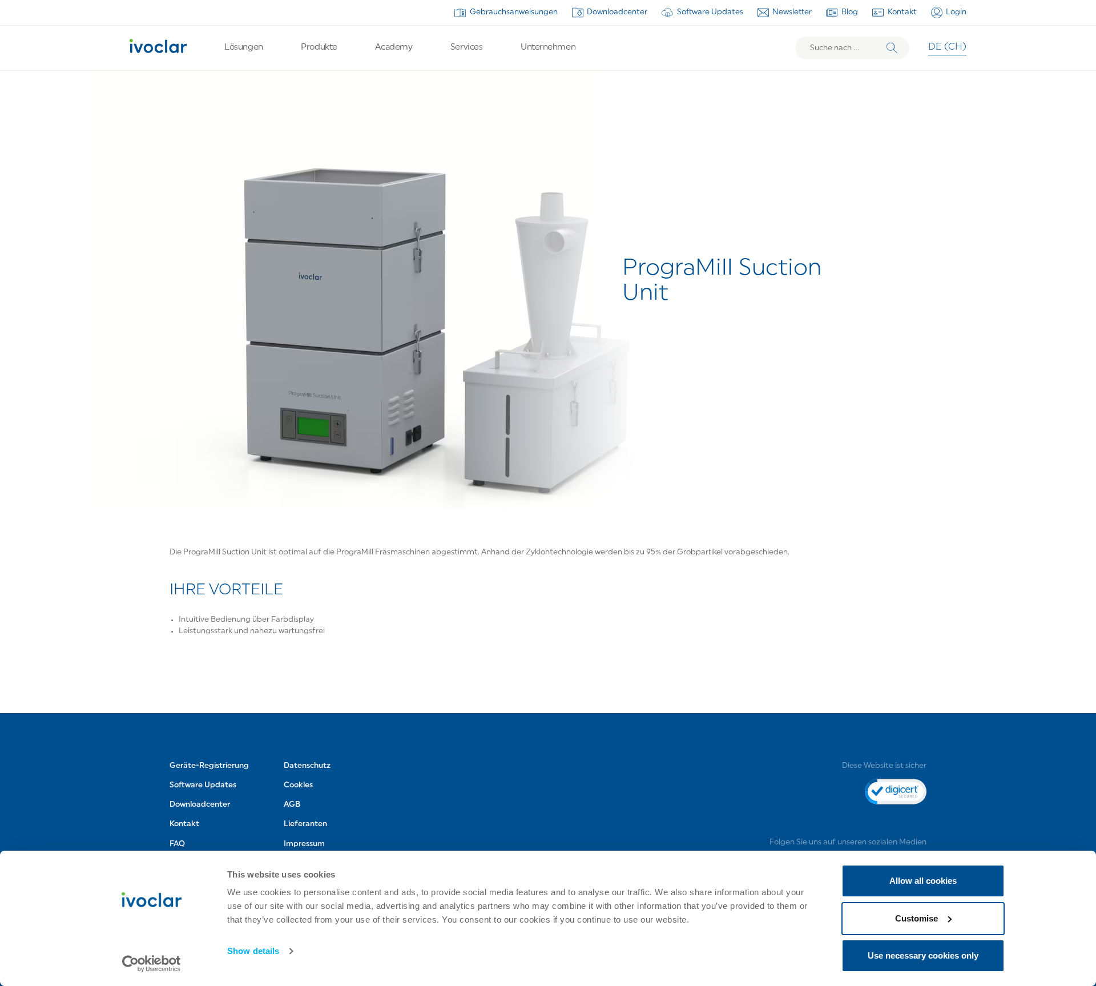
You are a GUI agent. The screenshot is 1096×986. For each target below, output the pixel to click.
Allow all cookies (923, 881)
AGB (292, 805)
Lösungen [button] (243, 47)
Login (956, 12)
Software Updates (710, 12)
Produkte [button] (319, 47)
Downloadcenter (617, 12)
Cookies (298, 786)
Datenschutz (307, 766)
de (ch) (947, 47)
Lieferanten (305, 824)
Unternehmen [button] (548, 47)
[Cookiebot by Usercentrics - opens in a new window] (152, 963)
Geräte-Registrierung (209, 766)
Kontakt (902, 12)
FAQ (177, 844)
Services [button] (466, 47)
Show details (253, 951)
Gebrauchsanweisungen (514, 12)
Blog (849, 12)
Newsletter (792, 12)
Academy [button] (393, 47)
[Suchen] (892, 48)
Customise (916, 918)
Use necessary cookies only (923, 955)
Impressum (304, 844)
